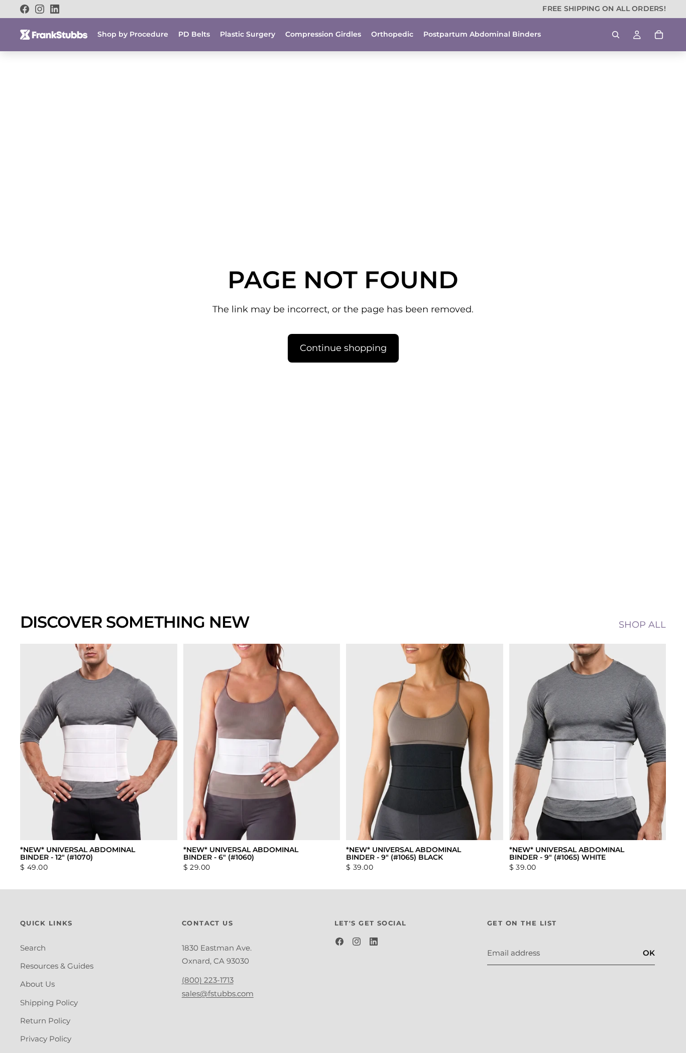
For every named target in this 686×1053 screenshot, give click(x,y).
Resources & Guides (56, 966)
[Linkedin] (374, 942)
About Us (37, 984)
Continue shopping (343, 348)
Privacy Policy (45, 1038)
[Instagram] (39, 9)
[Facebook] (24, 9)
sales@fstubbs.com (218, 993)
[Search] (616, 35)
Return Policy (45, 1020)
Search (33, 948)
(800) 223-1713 (208, 980)
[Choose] (162, 824)
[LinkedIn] (54, 9)
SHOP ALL (642, 624)
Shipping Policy (49, 1002)
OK (649, 953)
